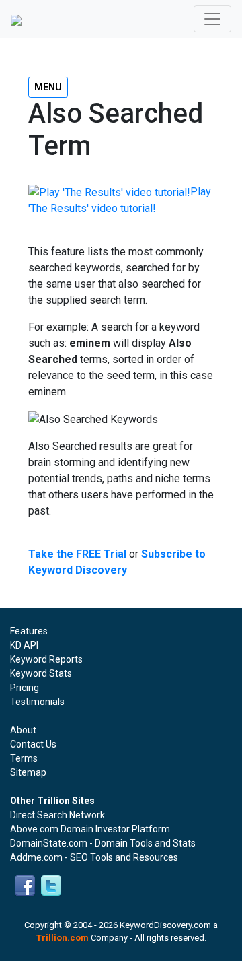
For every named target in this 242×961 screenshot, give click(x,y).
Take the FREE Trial (77, 554)
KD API (24, 645)
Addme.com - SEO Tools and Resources (94, 857)
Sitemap (28, 772)
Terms (24, 758)
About (23, 730)
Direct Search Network (57, 814)
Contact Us (33, 744)
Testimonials (37, 701)
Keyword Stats (41, 673)
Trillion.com (62, 938)
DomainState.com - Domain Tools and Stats (103, 843)
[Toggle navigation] (212, 18)
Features (29, 631)
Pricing (24, 687)
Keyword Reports (46, 659)
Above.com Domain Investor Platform (90, 829)
